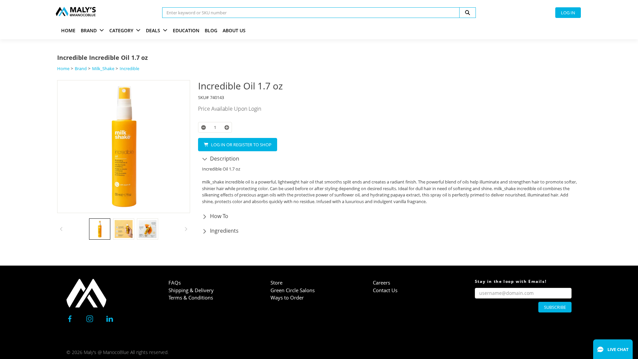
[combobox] (308, 13)
